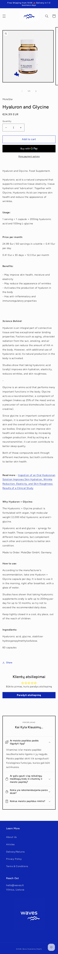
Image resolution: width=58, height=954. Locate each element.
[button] (4, 16)
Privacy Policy (14, 859)
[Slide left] (22, 91)
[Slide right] (36, 91)
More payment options (29, 156)
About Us (11, 837)
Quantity (6, 121)
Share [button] (9, 662)
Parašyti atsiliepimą (29, 695)
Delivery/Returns (15, 851)
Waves (24, 949)
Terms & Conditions (17, 866)
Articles (10, 844)
